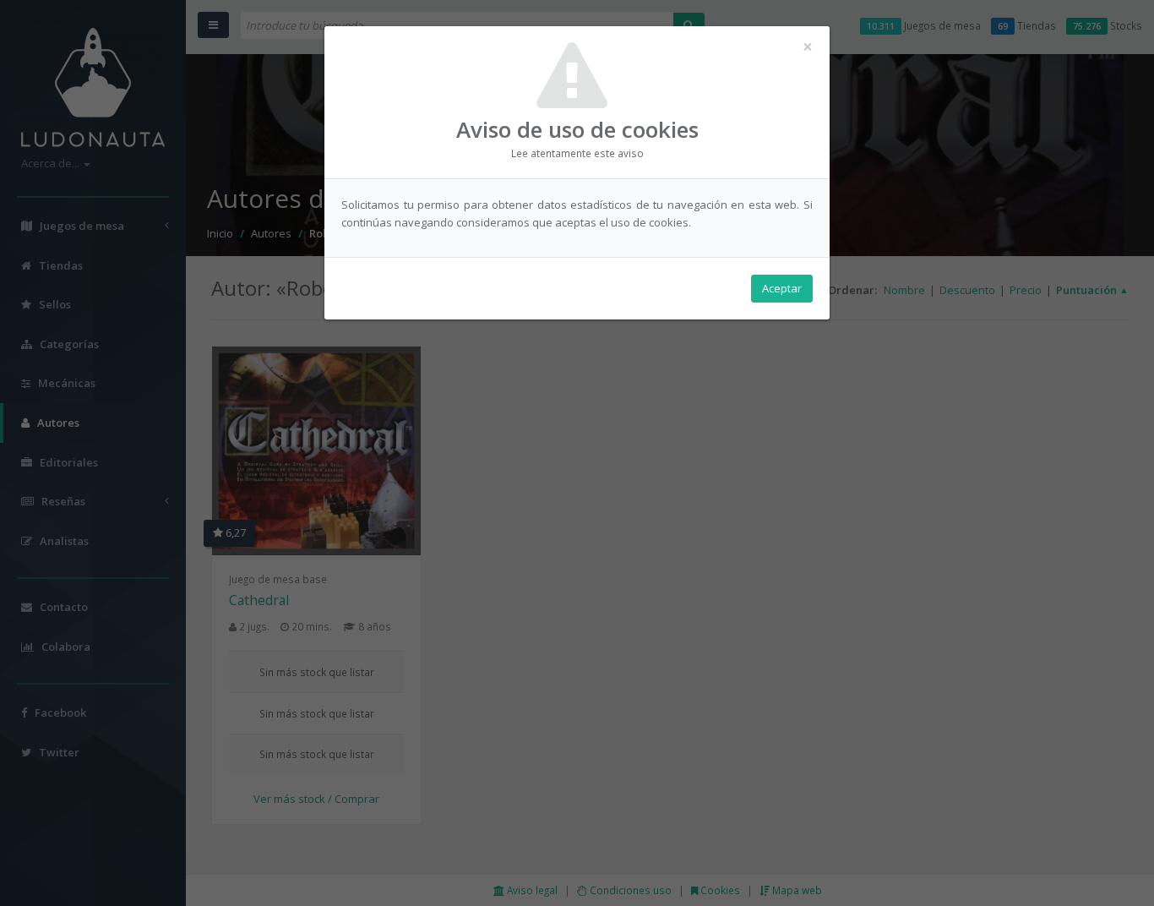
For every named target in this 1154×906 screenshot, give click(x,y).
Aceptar (782, 288)
